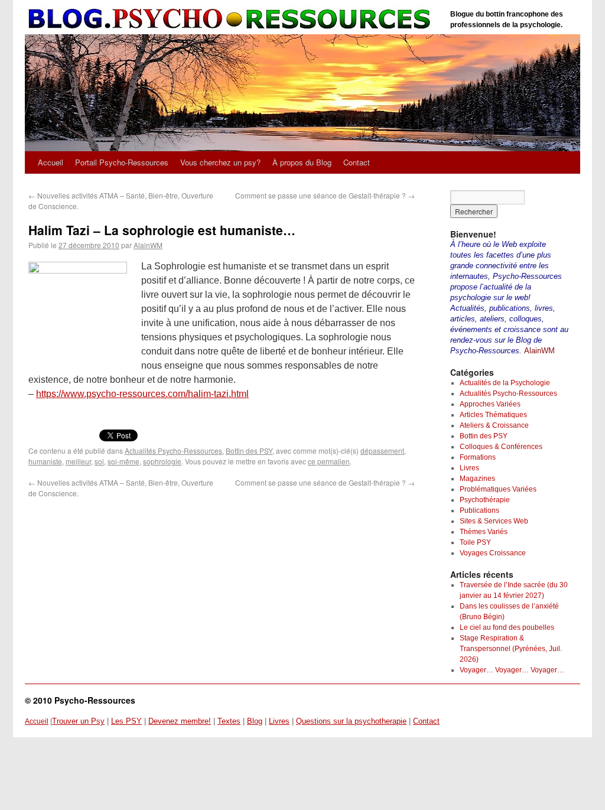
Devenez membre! (179, 721)
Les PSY (126, 721)
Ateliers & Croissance (494, 425)
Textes (228, 721)
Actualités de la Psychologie (505, 383)
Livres (469, 468)
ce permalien (329, 461)
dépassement (382, 450)
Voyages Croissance (493, 553)
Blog (254, 721)
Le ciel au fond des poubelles (507, 627)
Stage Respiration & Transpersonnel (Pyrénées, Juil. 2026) (511, 648)
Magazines (477, 478)
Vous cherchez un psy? (220, 162)
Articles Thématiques (493, 415)
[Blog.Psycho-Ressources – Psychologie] (231, 19)
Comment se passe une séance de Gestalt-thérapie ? (325, 195)
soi (99, 461)
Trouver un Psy (78, 721)
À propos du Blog (301, 162)
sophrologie (162, 461)
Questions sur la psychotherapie (351, 721)
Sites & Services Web (494, 521)
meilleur (78, 461)
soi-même (123, 461)
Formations (478, 457)
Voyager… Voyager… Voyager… (512, 670)
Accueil (50, 162)
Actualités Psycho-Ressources (173, 450)
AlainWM (148, 245)
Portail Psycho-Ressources (121, 162)
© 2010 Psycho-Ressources (80, 700)
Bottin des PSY (249, 450)
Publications (479, 510)
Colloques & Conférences (501, 447)
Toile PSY (475, 542)
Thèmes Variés (484, 532)
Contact (356, 162)
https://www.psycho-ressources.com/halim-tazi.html (142, 394)
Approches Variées (490, 404)
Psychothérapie (485, 500)
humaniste (45, 461)
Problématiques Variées (498, 489)
